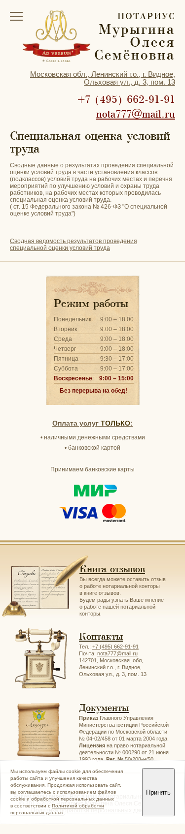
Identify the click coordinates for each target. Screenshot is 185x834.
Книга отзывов (112, 569)
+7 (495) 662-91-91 (126, 99)
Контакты (101, 636)
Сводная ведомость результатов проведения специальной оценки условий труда (73, 244)
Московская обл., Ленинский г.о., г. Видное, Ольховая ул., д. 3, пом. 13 (102, 78)
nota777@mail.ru (135, 114)
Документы (104, 708)
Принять (158, 792)
